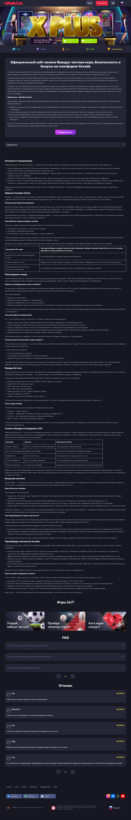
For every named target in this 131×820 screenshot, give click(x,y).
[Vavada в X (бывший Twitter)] (118, 796)
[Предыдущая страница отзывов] (58, 772)
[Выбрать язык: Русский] (123, 3)
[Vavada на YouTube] (123, 796)
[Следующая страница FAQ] (72, 676)
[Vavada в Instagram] (108, 796)
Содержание (45, 787)
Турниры (33, 787)
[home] (13, 3)
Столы (24, 787)
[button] (128, 26)
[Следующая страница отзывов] (72, 772)
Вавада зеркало (65, 132)
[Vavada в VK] (113, 796)
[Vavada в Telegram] (113, 3)
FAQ (55, 787)
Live (16, 787)
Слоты (9, 787)
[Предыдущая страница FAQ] (58, 676)
